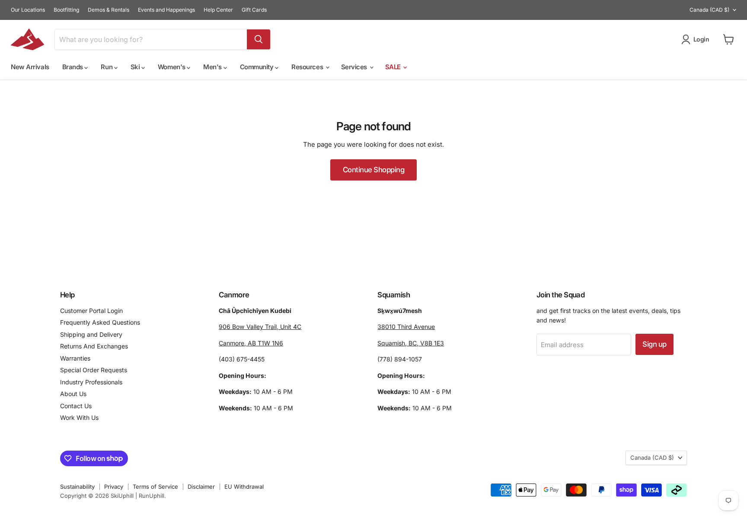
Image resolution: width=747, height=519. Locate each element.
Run (107, 67)
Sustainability (77, 486)
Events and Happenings (166, 10)
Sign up (654, 344)
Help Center (218, 10)
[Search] (258, 39)
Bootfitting (66, 10)
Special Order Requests (93, 370)
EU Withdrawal (244, 486)
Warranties (75, 358)
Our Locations (28, 10)
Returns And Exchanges (94, 346)
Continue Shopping (373, 169)
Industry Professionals (91, 382)
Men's (213, 67)
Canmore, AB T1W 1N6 (251, 343)
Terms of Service (155, 486)
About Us (73, 393)
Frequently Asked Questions (100, 322)
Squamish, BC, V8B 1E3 (410, 343)
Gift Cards (254, 10)
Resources (308, 67)
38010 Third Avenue (406, 326)
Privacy (113, 486)
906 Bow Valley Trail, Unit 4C (260, 326)
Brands (73, 67)
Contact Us (76, 405)
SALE (393, 67)
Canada (709, 9)
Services (355, 67)
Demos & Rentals (108, 10)
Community (257, 67)
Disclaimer (201, 486)
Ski (136, 67)
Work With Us (79, 417)
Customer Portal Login (91, 310)
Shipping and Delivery (91, 334)
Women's (172, 67)
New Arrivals (30, 67)
